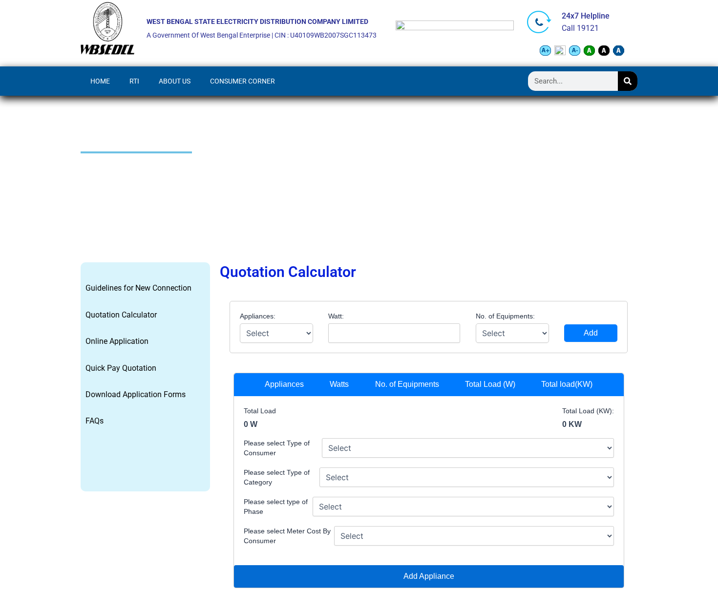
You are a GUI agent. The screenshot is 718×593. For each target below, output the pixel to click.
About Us (174, 81)
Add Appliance (428, 576)
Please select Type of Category (277, 477)
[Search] (627, 81)
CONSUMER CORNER (242, 81)
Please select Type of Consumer (277, 448)
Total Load (260, 411)
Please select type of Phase (276, 506)
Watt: (336, 316)
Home (100, 81)
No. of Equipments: (505, 316)
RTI (134, 81)
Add (591, 333)
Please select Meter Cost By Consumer (287, 536)
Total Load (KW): (588, 411)
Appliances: (257, 316)
